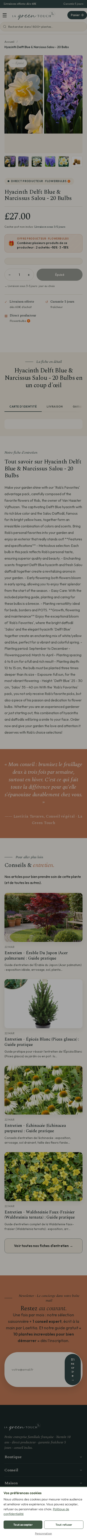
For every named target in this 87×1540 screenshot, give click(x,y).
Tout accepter (23, 1524)
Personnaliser (43, 1533)
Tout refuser (64, 1524)
